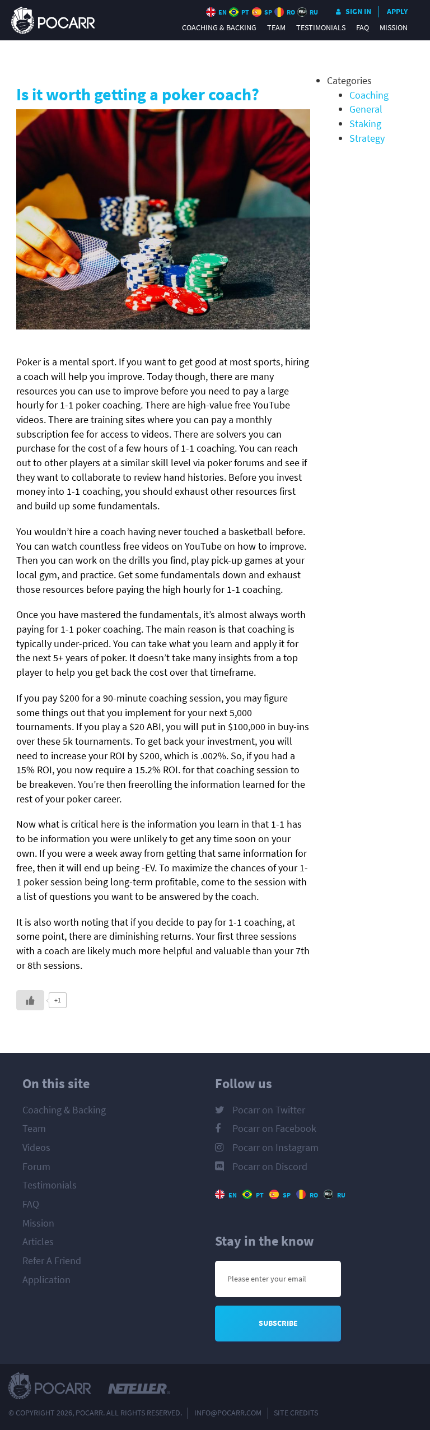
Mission (394, 27)
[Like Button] (30, 1000)
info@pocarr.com (227, 1413)
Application (46, 1280)
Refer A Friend (51, 1261)
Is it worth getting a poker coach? (137, 94)
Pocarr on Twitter (268, 1110)
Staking (365, 124)
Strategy (367, 138)
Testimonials (320, 27)
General (365, 109)
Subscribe (278, 1323)
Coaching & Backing (219, 27)
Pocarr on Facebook (274, 1128)
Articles (38, 1241)
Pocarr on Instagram (275, 1147)
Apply (397, 11)
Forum (36, 1166)
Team (276, 27)
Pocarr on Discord (269, 1166)
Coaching (369, 95)
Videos (36, 1147)
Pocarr (53, 20)
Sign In (358, 11)
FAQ (362, 27)
